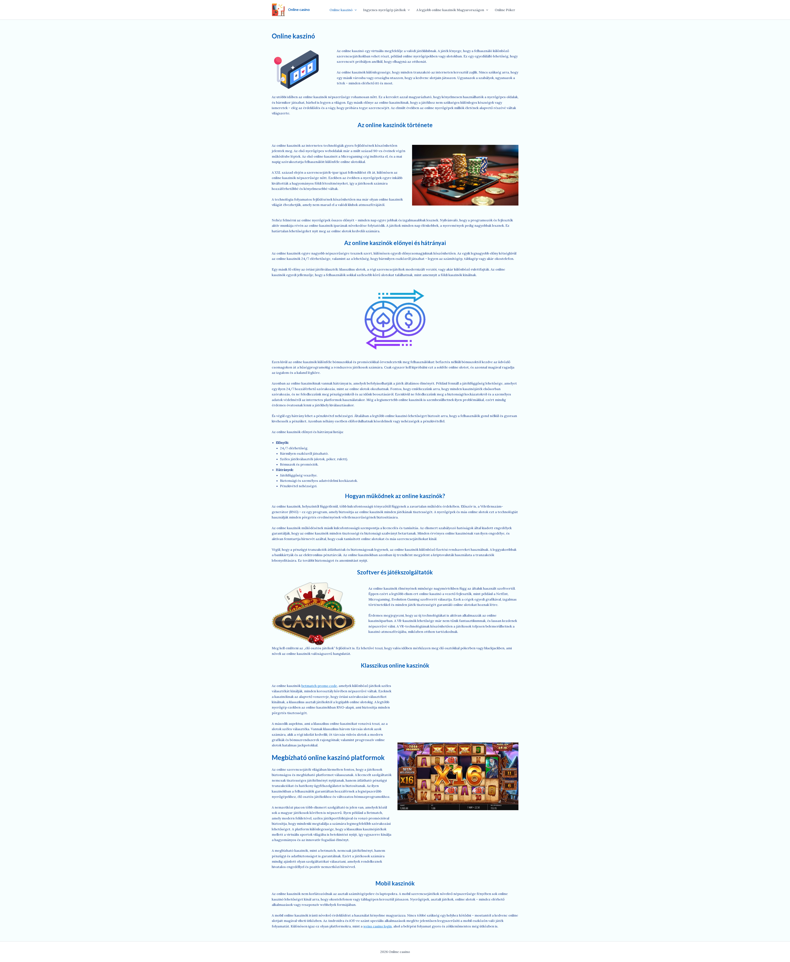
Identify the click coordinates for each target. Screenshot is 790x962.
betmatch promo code (319, 686)
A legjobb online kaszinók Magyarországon (450, 10)
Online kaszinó (341, 10)
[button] (355, 10)
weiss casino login (377, 926)
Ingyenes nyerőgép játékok (384, 10)
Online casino (299, 9)
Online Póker (505, 10)
